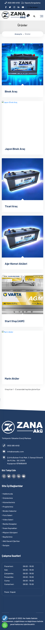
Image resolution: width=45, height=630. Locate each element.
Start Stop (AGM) (14, 321)
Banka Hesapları (10, 524)
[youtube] (23, 7)
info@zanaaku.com (15, 451)
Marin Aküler (12, 378)
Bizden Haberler (10, 511)
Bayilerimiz (7, 537)
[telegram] (10, 7)
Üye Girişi (33, 7)
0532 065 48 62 (14, 3)
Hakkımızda (8, 494)
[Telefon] (5, 618)
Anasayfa (18, 34)
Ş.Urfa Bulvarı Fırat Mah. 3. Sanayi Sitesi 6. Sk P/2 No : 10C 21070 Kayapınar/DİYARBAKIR (25, 460)
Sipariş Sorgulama (32, 3)
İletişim (6, 545)
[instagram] (14, 7)
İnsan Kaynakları (10, 528)
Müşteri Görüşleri (10, 532)
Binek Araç (11, 91)
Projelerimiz (8, 506)
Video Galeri (8, 519)
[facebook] (6, 7)
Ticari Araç (11, 206)
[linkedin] (19, 7)
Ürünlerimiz (8, 498)
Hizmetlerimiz (9, 502)
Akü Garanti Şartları (11, 541)
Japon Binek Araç (15, 148)
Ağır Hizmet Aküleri (16, 263)
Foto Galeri (7, 515)
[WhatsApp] (5, 625)
